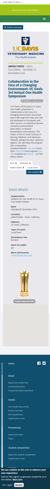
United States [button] (16, 167)
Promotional (14, 427)
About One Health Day (18, 382)
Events (11, 399)
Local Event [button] (33, 167)
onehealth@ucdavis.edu (21, 255)
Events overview (14, 27)
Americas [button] (24, 163)
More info (17, 479)
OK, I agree (7, 485)
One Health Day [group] (22, 2)
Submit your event (16, 418)
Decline (18, 485)
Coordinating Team (16, 386)
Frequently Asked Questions (20, 390)
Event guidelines (15, 414)
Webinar (30, 154)
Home (11, 363)
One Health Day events (18, 406)
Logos (10, 438)
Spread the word (15, 434)
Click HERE (32, 148)
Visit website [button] (34, 172)
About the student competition (22, 454)
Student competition (18, 447)
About (11, 375)
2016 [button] (12, 163)
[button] (25, 324)
